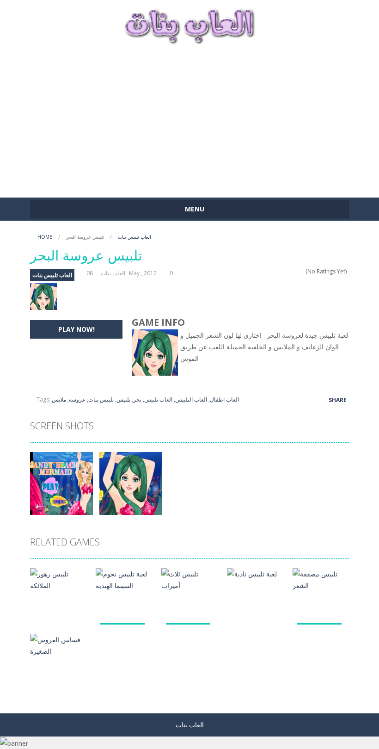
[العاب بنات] (189, 25)
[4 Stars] (295, 271)
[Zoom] (61, 482)
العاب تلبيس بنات (134, 237)
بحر (137, 399)
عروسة (77, 399)
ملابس (59, 399)
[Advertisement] (189, 116)
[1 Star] (277, 271)
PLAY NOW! (76, 329)
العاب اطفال (224, 399)
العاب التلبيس (191, 399)
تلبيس (123, 399)
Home (45, 237)
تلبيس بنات (101, 399)
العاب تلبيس (158, 399)
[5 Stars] (301, 271)
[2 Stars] (283, 271)
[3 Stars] (289, 271)
